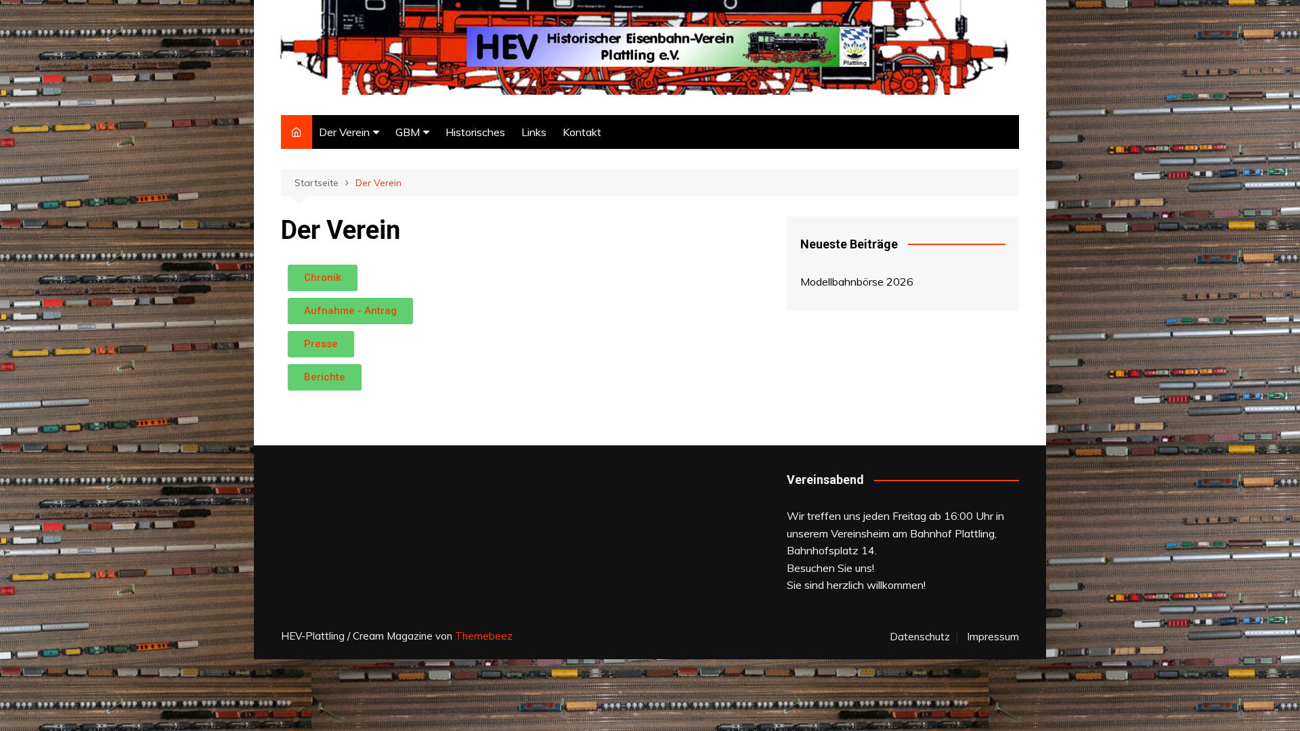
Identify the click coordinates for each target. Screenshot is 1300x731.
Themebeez (484, 635)
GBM (407, 132)
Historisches (475, 132)
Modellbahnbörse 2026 (856, 281)
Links (533, 132)
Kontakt (582, 132)
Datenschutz (920, 637)
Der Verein (344, 132)
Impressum (993, 637)
